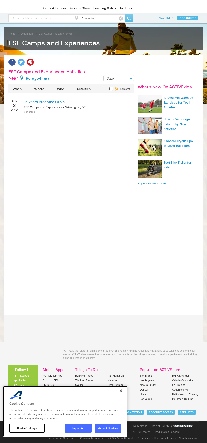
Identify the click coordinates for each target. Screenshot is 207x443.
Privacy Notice (139, 426)
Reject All (78, 428)
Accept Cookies (108, 428)
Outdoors (125, 8)
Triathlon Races (84, 380)
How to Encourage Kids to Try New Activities (177, 124)
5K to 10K (48, 385)
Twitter (22, 380)
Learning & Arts (104, 8)
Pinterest (24, 385)
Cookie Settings (27, 428)
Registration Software (167, 432)
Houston (145, 394)
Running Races (84, 375)
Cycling (79, 385)
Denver (144, 389)
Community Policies (91, 438)
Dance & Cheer (80, 8)
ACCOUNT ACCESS (161, 412)
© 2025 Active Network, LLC (124, 438)
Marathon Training (182, 399)
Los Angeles (147, 380)
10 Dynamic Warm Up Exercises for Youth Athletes (178, 102)
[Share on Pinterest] (30, 62)
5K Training (179, 385)
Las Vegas (146, 399)
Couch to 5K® (51, 380)
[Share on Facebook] (12, 62)
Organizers (188, 18)
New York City (148, 385)
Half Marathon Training (185, 394)
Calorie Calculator (182, 380)
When (17, 89)
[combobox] (119, 78)
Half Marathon (116, 375)
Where (39, 89)
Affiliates (187, 412)
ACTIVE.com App (52, 375)
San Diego (146, 375)
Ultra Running (116, 385)
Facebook (24, 375)
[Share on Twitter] (21, 62)
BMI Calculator (180, 375)
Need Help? (166, 18)
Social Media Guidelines (62, 438)
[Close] (120, 390)
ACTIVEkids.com (19, 8)
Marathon (113, 380)
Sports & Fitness (54, 8)
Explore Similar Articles (152, 183)
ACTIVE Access (141, 432)
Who (61, 89)
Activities (84, 89)
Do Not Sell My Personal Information (172, 426)
